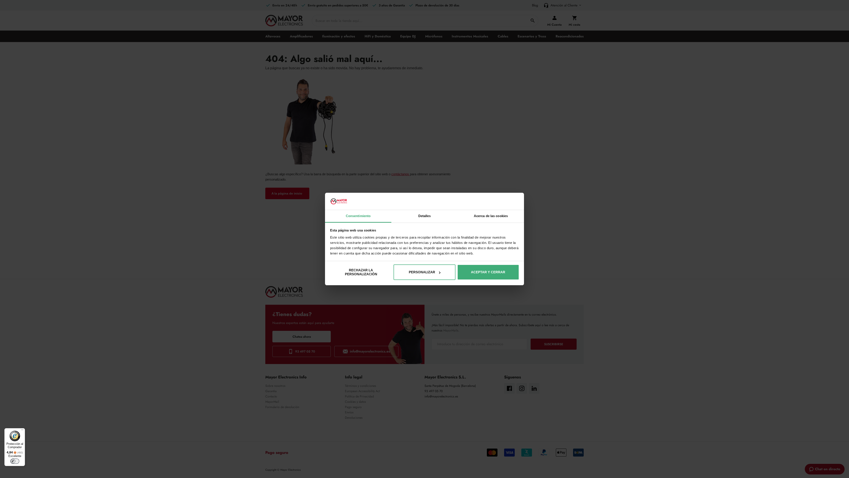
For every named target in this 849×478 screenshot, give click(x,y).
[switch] (14, 461)
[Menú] (22, 431)
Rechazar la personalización (361, 272)
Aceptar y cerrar (488, 272)
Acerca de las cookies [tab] (491, 216)
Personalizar (422, 272)
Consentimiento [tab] (358, 216)
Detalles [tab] (424, 216)
